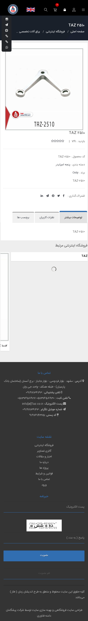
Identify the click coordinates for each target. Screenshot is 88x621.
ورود (44, 485)
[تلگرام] (6, 25)
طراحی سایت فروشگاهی (68, 610)
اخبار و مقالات (44, 456)
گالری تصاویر (44, 451)
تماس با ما (44, 479)
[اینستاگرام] (6, 19)
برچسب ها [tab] (23, 217)
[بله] (6, 36)
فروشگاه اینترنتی (44, 445)
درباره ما (44, 462)
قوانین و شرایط (44, 473)
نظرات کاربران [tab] (46, 217)
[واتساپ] (6, 47)
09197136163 (34, 392)
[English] (30, 9)
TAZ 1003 (78, 256)
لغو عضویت (44, 573)
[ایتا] (6, 42)
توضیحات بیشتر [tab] (73, 217)
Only (75, 172)
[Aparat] (6, 30)
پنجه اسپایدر (63, 164)
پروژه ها (44, 468)
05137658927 (27, 398)
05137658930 (45, 398)
